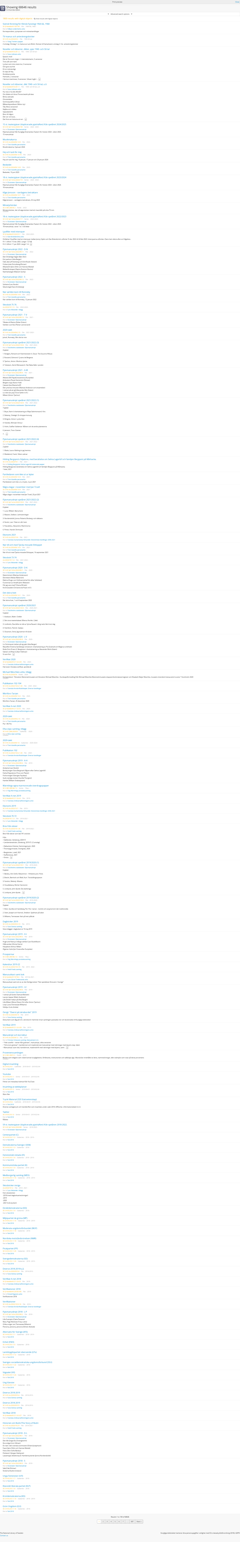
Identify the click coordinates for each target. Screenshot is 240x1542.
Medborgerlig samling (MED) (16, 1175)
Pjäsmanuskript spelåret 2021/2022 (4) (21, 439)
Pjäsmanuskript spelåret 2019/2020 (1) (21, 862)
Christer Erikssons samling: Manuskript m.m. (23, 1040)
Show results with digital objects (46, 19)
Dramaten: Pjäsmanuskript (17, 129)
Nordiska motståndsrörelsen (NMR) (19, 1238)
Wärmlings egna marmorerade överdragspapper (26, 785)
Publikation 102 (10, 750)
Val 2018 (11, 1069)
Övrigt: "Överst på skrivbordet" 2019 (19, 1012)
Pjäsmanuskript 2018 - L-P (15, 1311)
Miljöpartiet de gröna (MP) (15, 1218)
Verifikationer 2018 (11, 1289)
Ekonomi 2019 (9, 805)
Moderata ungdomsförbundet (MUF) (20, 1228)
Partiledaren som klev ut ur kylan (18, 474)
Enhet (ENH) (8, 1342)
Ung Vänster (8, 1382)
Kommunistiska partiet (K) (15, 1165)
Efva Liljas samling (14, 734)
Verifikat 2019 (9, 1025)
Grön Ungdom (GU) (12, 1506)
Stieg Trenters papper (15, 41)
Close (237, 2)
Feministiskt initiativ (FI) (14, 1155)
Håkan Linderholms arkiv (16, 29)
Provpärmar (8, 954)
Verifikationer (9, 1301)
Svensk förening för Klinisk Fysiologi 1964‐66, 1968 (26, 23)
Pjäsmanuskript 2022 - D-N (15, 249)
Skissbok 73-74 (9, 557)
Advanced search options (120, 14)
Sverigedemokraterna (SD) (15, 1258)
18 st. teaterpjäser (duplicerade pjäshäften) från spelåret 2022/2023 (34, 216)
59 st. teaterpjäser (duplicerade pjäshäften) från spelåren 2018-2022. (35, 1124)
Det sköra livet (9, 592)
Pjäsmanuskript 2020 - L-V (15, 636)
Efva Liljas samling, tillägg (14, 729)
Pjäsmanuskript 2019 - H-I (15, 934)
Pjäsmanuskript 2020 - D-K (15, 567)
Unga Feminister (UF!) (13, 1475)
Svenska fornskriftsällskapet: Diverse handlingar (24, 688)
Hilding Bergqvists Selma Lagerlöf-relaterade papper (26, 464)
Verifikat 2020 (9, 659)
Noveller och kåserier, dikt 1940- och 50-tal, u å (24, 84)
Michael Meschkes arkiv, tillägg (17, 672)
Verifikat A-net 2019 (12, 795)
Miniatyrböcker (10, 205)
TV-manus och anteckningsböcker (19, 36)
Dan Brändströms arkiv (16, 237)
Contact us (4, 1535)
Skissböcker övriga (11, 1185)
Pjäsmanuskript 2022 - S (14, 277)
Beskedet (7, 164)
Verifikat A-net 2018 (12, 1279)
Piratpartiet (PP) (10, 1248)
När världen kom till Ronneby (16, 292)
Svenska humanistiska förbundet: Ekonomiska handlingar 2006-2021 (31, 540)
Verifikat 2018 (9, 1413)
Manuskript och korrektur (15, 1035)
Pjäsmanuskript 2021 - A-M (15, 370)
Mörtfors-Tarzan (10, 693)
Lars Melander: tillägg (15, 310)
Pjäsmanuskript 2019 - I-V (14, 987)
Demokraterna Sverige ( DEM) (17, 1145)
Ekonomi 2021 (9, 534)
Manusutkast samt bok (13, 974)
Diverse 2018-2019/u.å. (13, 1268)
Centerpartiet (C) (10, 1134)
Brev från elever (10, 826)
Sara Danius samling (15, 927)
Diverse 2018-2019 (11, 1392)
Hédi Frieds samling (15, 831)
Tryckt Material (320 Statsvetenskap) (20, 1099)
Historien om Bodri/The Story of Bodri (20, 1423)
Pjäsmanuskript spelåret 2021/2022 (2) (21, 499)
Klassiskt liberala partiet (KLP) (16, 1486)
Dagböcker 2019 (10, 921)
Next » (139, 1521)
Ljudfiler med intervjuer (14, 231)
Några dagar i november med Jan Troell (21, 487)
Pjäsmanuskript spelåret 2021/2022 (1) (21, 400)
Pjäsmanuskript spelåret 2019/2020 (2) (21, 897)
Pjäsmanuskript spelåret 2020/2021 (19, 605)
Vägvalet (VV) (9, 1372)
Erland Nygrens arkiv (15, 1294)
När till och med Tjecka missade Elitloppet (22, 545)
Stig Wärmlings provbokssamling (19, 791)
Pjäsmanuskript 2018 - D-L (15, 1433)
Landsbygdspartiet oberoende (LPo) (20, 1352)
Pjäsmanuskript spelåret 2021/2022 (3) (21, 342)
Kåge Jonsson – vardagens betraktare (20, 192)
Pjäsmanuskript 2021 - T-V (15, 314)
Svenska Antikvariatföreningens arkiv (21, 664)
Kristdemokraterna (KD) (14, 1496)
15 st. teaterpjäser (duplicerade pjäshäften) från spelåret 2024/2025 (34, 124)
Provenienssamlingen (13, 1052)
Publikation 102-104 (12, 683)
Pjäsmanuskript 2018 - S (14, 1460)
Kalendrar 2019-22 (11, 964)
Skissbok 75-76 (9, 304)
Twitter (6, 1112)
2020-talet (7, 329)
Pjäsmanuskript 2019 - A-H (15, 760)
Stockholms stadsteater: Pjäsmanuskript (22, 347)
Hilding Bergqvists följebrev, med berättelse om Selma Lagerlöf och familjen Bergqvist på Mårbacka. (49, 459)
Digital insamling (10, 1064)
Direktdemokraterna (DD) (15, 1208)
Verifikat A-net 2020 (12, 706)
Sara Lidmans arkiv (14, 54)
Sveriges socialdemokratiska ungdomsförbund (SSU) (27, 1362)
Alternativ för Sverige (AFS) (15, 1331)
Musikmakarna (10, 139)
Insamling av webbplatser (15, 1086)
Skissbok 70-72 (9, 816)
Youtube (7, 1074)
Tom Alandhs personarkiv (17, 145)
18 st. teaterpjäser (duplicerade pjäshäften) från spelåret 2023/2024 (34, 177)
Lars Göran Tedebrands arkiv (18, 979)
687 (132, 1521)
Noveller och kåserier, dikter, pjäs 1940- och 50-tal (26, 49)
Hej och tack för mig (12, 152)
